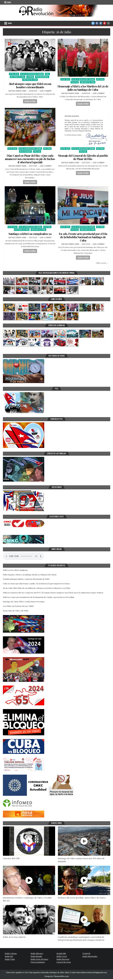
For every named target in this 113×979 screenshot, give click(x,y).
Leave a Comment (46, 91)
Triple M (86, 953)
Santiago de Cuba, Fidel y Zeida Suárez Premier (24, 602)
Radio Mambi (36, 956)
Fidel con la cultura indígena (15, 570)
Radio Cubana (11, 953)
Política (74, 82)
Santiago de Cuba (30, 79)
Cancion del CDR (11, 858)
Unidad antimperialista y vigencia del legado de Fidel (26, 579)
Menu (9, 2)
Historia (100, 79)
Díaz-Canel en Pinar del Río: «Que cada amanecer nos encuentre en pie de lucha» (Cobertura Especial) (30, 159)
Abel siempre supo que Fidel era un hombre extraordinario (30, 85)
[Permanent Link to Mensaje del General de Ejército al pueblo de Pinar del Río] (83, 127)
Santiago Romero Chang (17, 91)
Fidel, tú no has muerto (14, 937)
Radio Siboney (37, 953)
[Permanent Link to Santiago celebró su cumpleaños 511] (30, 205)
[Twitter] (93, 23)
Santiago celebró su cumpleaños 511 (30, 234)
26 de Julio (14, 74)
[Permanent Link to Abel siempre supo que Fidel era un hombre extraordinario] (30, 55)
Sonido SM (61, 953)
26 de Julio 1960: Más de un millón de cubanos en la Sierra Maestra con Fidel (36, 588)
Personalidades (42, 77)
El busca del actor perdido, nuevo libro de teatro (82, 898)
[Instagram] (100, 23)
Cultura (47, 227)
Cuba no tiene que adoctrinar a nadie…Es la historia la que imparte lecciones (36, 584)
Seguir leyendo (30, 101)
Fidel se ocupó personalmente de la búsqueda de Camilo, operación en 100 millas (38, 597)
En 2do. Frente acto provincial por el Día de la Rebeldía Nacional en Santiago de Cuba (83, 237)
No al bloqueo (25, 151)
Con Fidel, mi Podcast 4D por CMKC (18, 606)
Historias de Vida (17, 77)
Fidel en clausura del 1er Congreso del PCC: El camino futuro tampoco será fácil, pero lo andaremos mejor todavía (53, 593)
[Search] (108, 23)
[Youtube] (104, 23)
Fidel (47, 74)
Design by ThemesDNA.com (57, 976)
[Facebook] (97, 23)
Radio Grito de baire (39, 959)
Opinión (30, 77)
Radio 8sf (9, 956)
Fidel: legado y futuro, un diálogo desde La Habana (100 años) (29, 575)
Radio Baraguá (63, 959)
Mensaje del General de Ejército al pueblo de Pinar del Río (83, 157)
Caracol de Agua (64, 962)
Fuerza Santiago (38, 962)
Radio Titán (10, 959)
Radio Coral (62, 956)
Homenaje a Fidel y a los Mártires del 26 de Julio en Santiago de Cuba (83, 87)
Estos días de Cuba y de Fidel (15, 611)
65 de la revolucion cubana (32, 74)
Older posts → (102, 263)
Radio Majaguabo (89, 956)
